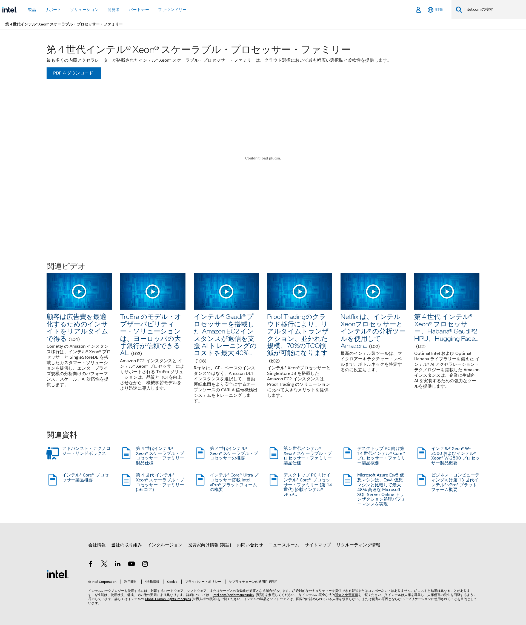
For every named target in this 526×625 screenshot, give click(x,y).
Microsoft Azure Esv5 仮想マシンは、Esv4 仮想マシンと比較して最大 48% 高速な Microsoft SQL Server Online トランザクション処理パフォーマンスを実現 (381, 489)
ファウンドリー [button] (172, 9)
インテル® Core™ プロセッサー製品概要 (85, 477)
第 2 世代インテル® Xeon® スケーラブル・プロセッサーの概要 (234, 453)
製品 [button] (32, 9)
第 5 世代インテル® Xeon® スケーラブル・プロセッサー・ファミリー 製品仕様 (308, 456)
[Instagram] (145, 565)
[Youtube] (131, 565)
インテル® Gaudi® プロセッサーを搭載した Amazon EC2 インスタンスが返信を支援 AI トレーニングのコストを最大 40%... (225, 337)
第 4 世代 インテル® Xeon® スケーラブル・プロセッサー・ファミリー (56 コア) (160, 482)
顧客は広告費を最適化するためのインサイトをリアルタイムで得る (77, 327)
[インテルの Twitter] (104, 565)
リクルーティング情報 (358, 545)
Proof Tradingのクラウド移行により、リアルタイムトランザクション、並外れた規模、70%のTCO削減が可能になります (298, 337)
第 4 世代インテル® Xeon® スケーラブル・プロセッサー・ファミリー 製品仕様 (160, 456)
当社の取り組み (126, 545)
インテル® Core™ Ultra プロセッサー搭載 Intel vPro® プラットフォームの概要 (234, 482)
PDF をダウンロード (73, 73)
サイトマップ (318, 545)
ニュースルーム (283, 545)
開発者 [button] (114, 9)
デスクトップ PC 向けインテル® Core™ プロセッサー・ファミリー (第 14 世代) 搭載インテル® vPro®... (308, 484)
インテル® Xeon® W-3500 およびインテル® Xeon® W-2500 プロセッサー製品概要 (455, 456)
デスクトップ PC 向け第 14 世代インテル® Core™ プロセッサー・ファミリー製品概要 (381, 456)
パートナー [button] (139, 9)
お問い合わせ (250, 545)
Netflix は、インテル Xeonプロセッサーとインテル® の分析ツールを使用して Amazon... (373, 331)
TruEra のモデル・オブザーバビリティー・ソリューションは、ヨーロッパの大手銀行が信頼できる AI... (150, 334)
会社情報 (97, 545)
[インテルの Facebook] (90, 565)
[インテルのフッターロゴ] (57, 574)
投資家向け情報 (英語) (209, 545)
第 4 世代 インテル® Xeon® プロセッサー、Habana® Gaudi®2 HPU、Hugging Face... (446, 330)
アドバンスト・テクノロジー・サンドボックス (86, 451)
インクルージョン (164, 545)
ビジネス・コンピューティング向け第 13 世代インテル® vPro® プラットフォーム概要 (455, 482)
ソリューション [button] (84, 9)
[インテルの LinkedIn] (117, 565)
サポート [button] (53, 9)
